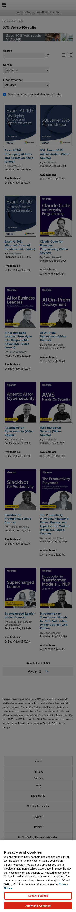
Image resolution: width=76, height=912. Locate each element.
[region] (38, 876)
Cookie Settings (38, 895)
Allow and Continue (37, 905)
